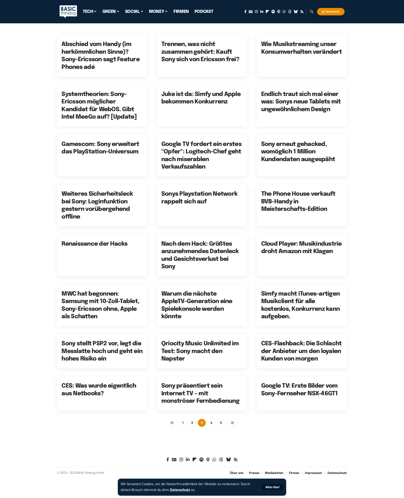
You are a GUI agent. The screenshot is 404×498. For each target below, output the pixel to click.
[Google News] (251, 11)
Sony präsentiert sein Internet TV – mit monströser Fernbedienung (200, 393)
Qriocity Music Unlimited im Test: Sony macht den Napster (200, 351)
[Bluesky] (296, 11)
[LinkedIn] (261, 11)
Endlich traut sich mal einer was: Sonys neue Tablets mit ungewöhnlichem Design (301, 102)
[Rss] (302, 11)
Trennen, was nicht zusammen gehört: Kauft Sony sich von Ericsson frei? (200, 52)
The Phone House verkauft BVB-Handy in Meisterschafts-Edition (298, 201)
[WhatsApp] (284, 11)
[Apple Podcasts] (278, 11)
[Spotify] (273, 11)
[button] (272, 487)
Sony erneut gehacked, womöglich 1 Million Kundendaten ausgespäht (298, 151)
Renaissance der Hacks (94, 244)
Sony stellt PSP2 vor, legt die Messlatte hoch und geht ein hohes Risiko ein (101, 351)
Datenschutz (180, 490)
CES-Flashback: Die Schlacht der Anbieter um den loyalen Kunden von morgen (301, 351)
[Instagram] (256, 11)
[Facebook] (245, 11)
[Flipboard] (267, 11)
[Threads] (290, 11)
